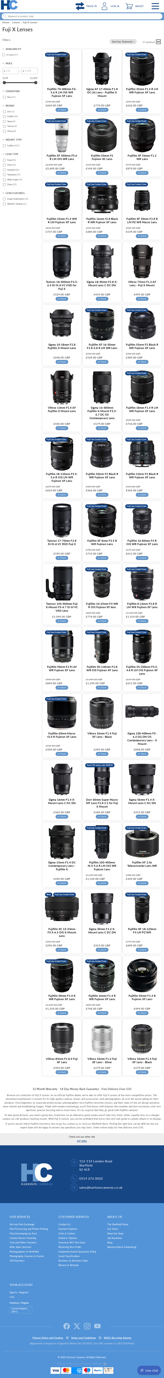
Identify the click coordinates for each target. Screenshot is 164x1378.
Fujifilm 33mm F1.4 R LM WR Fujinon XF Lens (142, 90)
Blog (109, 1242)
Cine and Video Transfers (23, 1242)
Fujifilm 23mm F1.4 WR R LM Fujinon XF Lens (62, 220)
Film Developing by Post (23, 1233)
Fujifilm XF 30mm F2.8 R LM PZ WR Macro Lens (142, 220)
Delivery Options (67, 1237)
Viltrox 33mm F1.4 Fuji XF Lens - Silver (102, 1060)
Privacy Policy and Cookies (48, 1337)
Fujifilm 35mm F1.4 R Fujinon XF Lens (142, 997)
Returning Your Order (69, 1246)
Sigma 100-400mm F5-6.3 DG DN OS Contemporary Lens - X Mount (142, 738)
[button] (135, 6)
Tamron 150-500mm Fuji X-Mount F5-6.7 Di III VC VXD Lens (62, 607)
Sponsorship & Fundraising (121, 1246)
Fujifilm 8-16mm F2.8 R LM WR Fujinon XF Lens (142, 605)
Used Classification (69, 1256)
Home (5, 22)
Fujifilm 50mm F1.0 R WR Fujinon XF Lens (62, 997)
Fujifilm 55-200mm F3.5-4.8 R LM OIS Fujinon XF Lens (142, 670)
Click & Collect (66, 1233)
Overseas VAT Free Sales (72, 1242)
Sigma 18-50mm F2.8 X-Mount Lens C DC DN (102, 283)
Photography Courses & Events (27, 1256)
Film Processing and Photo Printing (29, 1228)
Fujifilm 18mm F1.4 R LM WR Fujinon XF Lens (142, 409)
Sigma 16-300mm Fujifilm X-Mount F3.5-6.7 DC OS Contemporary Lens (102, 413)
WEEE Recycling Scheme (117, 1337)
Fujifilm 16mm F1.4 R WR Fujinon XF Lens (102, 997)
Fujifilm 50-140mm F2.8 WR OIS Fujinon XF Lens (102, 668)
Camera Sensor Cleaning (23, 1237)
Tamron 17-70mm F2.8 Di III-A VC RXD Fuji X (61, 542)
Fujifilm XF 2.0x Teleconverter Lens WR (142, 864)
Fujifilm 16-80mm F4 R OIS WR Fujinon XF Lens (142, 542)
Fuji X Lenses (30, 22)
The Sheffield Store (117, 1224)
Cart (12, 1296)
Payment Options (68, 1228)
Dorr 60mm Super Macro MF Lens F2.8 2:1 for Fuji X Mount (102, 803)
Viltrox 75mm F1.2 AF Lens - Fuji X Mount (142, 283)
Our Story (112, 1228)
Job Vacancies (114, 1237)
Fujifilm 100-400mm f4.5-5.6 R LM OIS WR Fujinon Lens (102, 866)
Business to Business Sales (73, 1260)
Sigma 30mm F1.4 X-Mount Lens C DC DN (102, 930)
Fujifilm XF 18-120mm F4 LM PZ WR (142, 930)
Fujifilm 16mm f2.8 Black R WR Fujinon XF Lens (102, 220)
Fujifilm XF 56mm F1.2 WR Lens (142, 157)
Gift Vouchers (17, 1260)
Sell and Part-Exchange (22, 1224)
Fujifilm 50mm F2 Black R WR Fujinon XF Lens (102, 475)
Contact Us (64, 1224)
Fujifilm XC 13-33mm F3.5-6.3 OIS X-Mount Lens (62, 932)
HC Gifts (82, 1141)
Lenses (16, 22)
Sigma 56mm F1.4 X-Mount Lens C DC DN (142, 801)
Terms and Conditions (83, 1337)
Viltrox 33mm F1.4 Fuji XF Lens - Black (142, 1060)
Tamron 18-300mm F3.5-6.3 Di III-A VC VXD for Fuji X (62, 285)
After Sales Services (20, 1246)
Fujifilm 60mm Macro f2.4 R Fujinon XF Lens (61, 735)
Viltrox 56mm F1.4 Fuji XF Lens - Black (102, 735)
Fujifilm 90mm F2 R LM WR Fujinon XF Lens (62, 668)
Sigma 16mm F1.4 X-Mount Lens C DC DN (62, 801)
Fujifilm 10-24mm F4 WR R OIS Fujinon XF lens (102, 605)
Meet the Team (115, 1233)
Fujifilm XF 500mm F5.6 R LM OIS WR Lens (62, 157)
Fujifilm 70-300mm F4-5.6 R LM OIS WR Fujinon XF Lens (62, 92)
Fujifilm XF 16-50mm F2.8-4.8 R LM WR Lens (102, 346)
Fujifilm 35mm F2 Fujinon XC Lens (102, 157)
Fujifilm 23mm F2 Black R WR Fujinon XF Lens (142, 475)
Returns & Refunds (68, 1265)
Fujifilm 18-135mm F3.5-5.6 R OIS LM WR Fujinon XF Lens (62, 477)
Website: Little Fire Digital (79, 1363)
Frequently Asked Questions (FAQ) (77, 1251)
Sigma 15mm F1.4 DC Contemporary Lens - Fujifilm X (62, 866)
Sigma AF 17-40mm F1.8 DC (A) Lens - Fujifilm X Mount (102, 92)
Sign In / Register (19, 1292)
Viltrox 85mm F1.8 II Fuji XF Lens (62, 1060)
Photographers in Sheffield (24, 1251)
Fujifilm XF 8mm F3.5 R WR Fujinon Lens (102, 542)
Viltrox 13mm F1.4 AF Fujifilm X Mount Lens (62, 409)
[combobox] (82, 16)
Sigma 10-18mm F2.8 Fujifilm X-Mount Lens (62, 346)
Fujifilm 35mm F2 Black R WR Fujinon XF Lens (142, 346)
